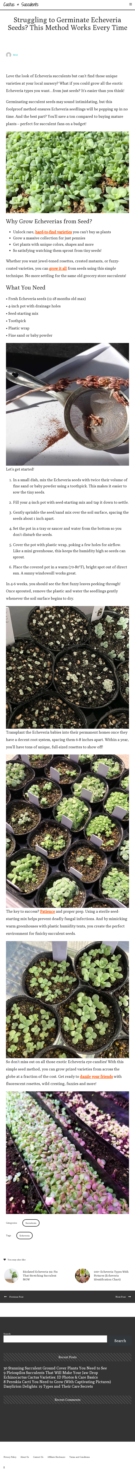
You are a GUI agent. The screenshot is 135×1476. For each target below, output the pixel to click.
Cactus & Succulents (21, 4)
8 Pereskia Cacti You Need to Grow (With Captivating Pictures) (57, 1381)
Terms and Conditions (79, 1457)
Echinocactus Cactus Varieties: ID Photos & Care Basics (51, 1377)
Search (7, 1333)
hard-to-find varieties (53, 232)
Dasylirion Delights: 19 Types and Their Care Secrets (48, 1386)
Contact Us (38, 1457)
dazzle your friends (96, 1076)
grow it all (58, 268)
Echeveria (25, 1235)
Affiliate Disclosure (56, 1457)
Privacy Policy (10, 1457)
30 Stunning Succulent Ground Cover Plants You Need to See (55, 1368)
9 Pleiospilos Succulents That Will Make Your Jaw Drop (51, 1372)
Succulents (30, 1223)
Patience (47, 911)
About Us (24, 1457)
